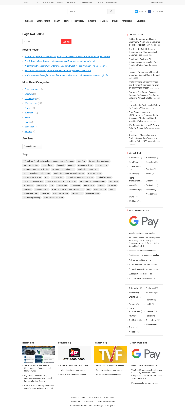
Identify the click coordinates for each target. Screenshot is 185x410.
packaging (112, 185)
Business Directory (87, 2)
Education (141, 21)
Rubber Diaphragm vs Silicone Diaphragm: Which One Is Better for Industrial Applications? (67, 56)
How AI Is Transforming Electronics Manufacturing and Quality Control (58, 70)
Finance (28, 131)
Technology (79, 21)
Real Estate (134, 190)
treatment (45, 193)
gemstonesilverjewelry (32, 177)
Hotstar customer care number (73, 375)
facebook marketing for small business (69, 173)
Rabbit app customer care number (110, 365)
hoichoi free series (104, 177)
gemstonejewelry (94, 173)
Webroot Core (77, 193)
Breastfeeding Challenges (99, 161)
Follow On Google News (107, 2)
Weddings (133, 201)
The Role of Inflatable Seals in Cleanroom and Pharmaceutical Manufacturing (61, 61)
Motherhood (28, 185)
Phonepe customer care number (142, 250)
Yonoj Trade (111, 406)
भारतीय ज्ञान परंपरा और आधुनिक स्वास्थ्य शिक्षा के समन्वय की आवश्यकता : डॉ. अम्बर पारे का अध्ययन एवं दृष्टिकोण (66, 75)
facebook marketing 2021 (88, 169)
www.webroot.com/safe (53, 197)
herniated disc (57, 177)
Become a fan (157, 11)
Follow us (142, 11)
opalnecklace (89, 185)
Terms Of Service (94, 397)
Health (57, 21)
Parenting (27, 189)
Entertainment (43, 21)
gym (46, 177)
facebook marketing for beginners (37, 173)
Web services (31, 103)
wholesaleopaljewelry (32, 197)
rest (88, 189)
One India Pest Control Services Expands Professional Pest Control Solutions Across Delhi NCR (144, 95)
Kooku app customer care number (143, 264)
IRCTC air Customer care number (92, 181)
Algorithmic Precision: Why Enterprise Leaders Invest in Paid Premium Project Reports (66, 66)
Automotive (127, 21)
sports (112, 189)
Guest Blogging (99, 406)
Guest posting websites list (140, 274)
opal (51, 185)
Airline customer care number (108, 375)
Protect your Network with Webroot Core (67, 189)
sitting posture (100, 189)
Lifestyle (92, 21)
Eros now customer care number (109, 370)
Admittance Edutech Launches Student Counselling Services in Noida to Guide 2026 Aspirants (143, 138)
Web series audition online (140, 260)
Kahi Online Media (85, 406)
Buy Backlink (88, 402)
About (26, 2)
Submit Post (158, 3)
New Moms (41, 185)
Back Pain (81, 161)
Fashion (104, 21)
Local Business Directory (106, 402)
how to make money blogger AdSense (61, 181)
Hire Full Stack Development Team (80, 177)
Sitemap (74, 397)
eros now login (101, 165)
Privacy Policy (109, 397)
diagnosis (60, 165)
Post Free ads (48, 2)
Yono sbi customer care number (142, 278)
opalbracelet (62, 185)
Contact (36, 2)
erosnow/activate (85, 165)
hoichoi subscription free (33, 181)
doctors (71, 165)
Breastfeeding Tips (31, 165)
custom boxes (47, 165)
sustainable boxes (31, 193)
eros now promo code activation (36, 169)
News (66, 21)
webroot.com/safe (60, 193)
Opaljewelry (75, 185)
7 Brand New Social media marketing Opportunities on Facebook (49, 161)
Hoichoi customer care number (73, 370)
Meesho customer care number (142, 233)
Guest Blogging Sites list (66, 2)
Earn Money (134, 162)
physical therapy (41, 189)
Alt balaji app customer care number (144, 269)
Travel (115, 21)
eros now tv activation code (63, 169)
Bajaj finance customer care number (144, 255)
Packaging (150, 185)
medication (113, 181)
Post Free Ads (76, 402)
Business (29, 21)
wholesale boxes (92, 193)
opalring (101, 185)
